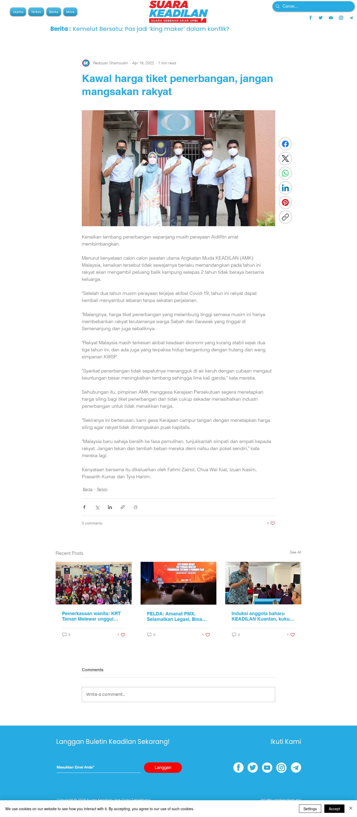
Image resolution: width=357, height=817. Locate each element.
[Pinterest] (285, 202)
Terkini (102, 489)
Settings (310, 808)
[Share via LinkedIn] (109, 507)
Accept (334, 808)
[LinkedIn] (285, 188)
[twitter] (321, 18)
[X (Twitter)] (285, 159)
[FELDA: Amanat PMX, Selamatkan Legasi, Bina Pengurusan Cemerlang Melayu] (179, 583)
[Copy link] (285, 217)
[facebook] (310, 18)
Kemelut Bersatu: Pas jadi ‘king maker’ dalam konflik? (151, 29)
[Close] (351, 808)
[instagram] (341, 18)
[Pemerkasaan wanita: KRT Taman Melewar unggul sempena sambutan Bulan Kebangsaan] (94, 583)
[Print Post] (135, 507)
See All (295, 552)
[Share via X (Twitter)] (97, 507)
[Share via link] (122, 507)
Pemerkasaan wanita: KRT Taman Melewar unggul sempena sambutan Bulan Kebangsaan (91, 616)
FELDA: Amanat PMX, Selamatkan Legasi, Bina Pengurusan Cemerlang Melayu (174, 616)
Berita (88, 489)
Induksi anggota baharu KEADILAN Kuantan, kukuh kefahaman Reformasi (262, 616)
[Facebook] (285, 144)
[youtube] (331, 18)
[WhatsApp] (285, 173)
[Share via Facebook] (84, 507)
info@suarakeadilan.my (281, 800)
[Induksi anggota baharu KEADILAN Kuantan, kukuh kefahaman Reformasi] (263, 583)
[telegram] (351, 18)
